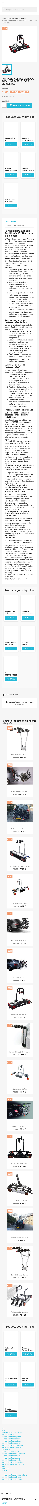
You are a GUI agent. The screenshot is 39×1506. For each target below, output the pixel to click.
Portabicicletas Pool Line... (19, 1015)
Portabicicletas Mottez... (19, 1312)
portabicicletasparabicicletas (13, 1454)
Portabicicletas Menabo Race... (19, 866)
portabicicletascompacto (12, 1447)
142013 (4, 1470)
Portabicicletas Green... (19, 1200)
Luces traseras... (19, 978)
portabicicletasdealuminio (12, 1445)
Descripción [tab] (11, 222)
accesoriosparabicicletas (12, 1432)
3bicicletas (6, 1449)
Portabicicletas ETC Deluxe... (19, 1052)
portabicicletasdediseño (11, 1456)
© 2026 (4, 1503)
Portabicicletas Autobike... (19, 903)
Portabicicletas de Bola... (19, 829)
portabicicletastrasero (11, 1458)
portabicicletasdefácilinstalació (14, 1475)
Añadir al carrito (19, 105)
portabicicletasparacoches (12, 1462)
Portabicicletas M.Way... (19, 1163)
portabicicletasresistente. (12, 1479)
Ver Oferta (11, 144)
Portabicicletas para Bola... (19, 1238)
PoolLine (5, 1468)
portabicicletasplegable (11, 1437)
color (4, 1428)
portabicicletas (8, 1434)
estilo (4, 1430)
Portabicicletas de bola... (19, 792)
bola (3, 1466)
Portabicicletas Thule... (19, 755)
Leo (3, 1473)
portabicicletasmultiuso (11, 1477)
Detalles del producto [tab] (15, 225)
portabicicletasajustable (11, 1441)
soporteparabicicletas (11, 1451)
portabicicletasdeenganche (13, 1464)
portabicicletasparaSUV (11, 1460)
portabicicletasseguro (11, 1443)
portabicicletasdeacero (11, 1439)
